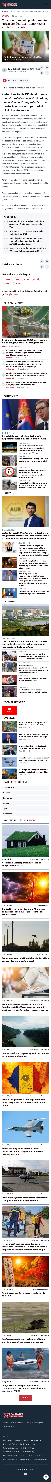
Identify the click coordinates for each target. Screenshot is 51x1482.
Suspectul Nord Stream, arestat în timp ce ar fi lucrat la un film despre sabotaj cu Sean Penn (33, 485)
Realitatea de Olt (25, 1459)
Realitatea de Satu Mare (27, 69)
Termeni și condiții (17, 1423)
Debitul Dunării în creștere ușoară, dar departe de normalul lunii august (25, 1055)
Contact (5, 1423)
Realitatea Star (36, 1440)
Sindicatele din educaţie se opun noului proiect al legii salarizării (33, 460)
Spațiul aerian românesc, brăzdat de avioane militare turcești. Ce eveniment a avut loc (26, 374)
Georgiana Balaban (41, 1289)
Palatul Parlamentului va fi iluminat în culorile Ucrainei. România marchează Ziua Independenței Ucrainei (31, 449)
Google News (11, 294)
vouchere (7, 279)
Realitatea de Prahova (10, 1444)
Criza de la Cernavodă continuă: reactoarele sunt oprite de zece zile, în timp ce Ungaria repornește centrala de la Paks (24, 644)
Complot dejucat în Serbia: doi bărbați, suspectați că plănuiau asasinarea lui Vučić (26, 224)
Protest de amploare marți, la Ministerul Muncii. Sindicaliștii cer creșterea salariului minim (34, 656)
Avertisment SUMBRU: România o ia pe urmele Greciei (33, 679)
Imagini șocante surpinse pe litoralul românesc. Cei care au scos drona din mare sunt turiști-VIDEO (24, 1388)
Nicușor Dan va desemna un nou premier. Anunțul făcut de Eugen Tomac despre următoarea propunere (25, 352)
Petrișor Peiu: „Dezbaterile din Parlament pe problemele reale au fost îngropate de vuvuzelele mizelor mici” (33, 564)
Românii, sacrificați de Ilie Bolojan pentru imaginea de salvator (34, 592)
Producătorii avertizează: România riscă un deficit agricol (33, 691)
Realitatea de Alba (26, 1455)
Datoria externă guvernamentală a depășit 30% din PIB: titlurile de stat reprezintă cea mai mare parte (34, 669)
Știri (12, 12)
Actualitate (10, 369)
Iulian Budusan (43, 954)
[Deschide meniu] (46, 4)
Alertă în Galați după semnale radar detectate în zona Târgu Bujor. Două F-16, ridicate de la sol (23, 1151)
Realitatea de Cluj (40, 1455)
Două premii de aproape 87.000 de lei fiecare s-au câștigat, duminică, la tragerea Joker (24, 341)
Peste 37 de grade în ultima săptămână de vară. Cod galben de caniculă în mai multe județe (23, 1102)
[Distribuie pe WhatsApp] (42, 73)
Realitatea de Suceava (10, 1448)
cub (17, 279)
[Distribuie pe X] (47, 73)
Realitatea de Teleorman (11, 1452)
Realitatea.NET (8, 1440)
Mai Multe (25, 1398)
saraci (17, 283)
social (36, 279)
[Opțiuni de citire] (46, 1477)
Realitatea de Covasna (27, 1444)
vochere (7, 283)
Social (17, 12)
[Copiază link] (42, 67)
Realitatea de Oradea (10, 1455)
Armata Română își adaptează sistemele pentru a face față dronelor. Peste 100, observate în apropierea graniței (24, 364)
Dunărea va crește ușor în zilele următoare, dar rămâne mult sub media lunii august (23, 1340)
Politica (9, 358)
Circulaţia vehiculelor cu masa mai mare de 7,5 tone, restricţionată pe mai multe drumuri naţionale (32, 473)
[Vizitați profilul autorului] (4, 70)
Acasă (6, 12)
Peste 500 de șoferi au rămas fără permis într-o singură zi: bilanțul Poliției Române (25, 1199)
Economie (10, 387)
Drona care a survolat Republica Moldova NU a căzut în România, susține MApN (27, 249)
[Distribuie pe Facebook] (47, 67)
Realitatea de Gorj (28, 1452)
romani (26, 279)
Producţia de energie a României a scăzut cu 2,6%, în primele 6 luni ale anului (26, 383)
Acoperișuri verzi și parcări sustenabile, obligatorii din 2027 (27, 232)
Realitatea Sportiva (21, 1440)
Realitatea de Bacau (27, 1448)
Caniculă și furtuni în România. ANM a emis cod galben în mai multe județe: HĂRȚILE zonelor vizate (26, 241)
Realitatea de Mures (40, 1459)
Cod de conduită (8, 1427)
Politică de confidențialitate (35, 1423)
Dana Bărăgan (43, 905)
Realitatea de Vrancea (10, 1459)
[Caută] (39, 4)
